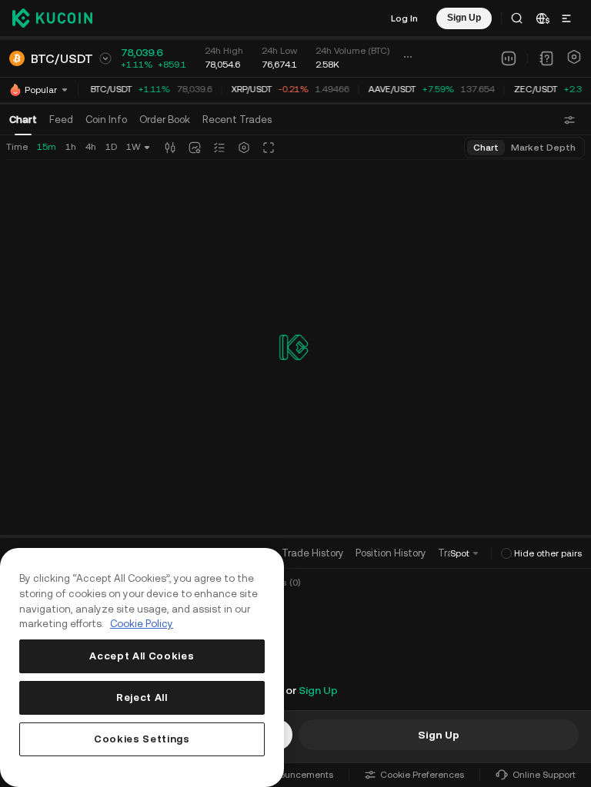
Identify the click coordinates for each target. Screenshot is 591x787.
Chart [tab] (23, 119)
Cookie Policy (141, 623)
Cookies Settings (142, 739)
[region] (142, 667)
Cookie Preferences (422, 774)
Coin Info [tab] (106, 119)
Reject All (142, 697)
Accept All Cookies (141, 656)
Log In (404, 18)
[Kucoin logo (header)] (52, 17)
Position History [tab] (391, 553)
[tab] (164, 120)
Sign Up (318, 690)
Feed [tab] (61, 119)
